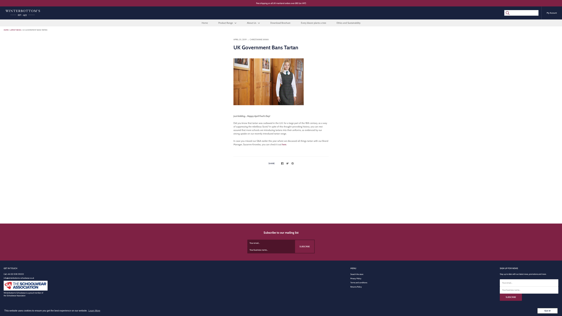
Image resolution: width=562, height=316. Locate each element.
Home (205, 23)
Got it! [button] (547, 311)
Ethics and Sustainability (348, 23)
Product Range (225, 23)
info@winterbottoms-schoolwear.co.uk (19, 278)
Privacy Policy (355, 278)
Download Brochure (280, 23)
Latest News (15, 30)
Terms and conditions (358, 282)
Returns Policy (356, 287)
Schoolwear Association (16, 295)
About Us (252, 23)
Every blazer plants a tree (313, 23)
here (284, 144)
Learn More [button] (94, 310)
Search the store (356, 274)
